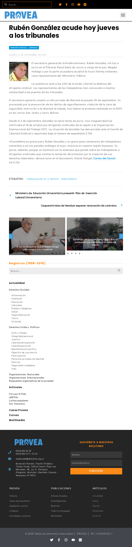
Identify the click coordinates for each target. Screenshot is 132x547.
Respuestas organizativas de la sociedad (31, 380)
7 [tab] (75, 253)
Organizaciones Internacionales (26, 377)
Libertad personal (21, 345)
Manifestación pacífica (23, 349)
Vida (13, 368)
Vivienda (16, 321)
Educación (17, 301)
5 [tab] (68, 253)
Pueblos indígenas (21, 308)
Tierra (14, 318)
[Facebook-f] (66, 4)
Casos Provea (18, 410)
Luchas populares (18, 400)
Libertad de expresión (23, 342)
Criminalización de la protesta (43, 179)
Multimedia (17, 420)
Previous (11, 236)
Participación (18, 355)
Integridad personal (22, 336)
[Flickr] (85, 4)
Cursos (14, 415)
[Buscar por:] (66, 271)
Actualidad (17, 283)
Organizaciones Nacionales (24, 374)
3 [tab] (60, 253)
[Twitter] (60, 4)
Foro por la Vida (17, 393)
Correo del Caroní (104, 158)
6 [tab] (71, 253)
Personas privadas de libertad (27, 358)
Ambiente (16, 298)
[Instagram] (72, 4)
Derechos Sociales (19, 289)
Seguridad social (20, 314)
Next (121, 236)
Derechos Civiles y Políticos (24, 327)
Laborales (16, 305)
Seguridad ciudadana (23, 365)
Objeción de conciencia (24, 352)
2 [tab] (56, 253)
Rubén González (69, 179)
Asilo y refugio (19, 332)
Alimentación (18, 295)
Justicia (15, 339)
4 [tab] (64, 253)
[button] (123, 15)
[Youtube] (78, 4)
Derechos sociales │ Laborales (24, 48)
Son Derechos (17, 403)
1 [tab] (52, 253)
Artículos (15, 387)
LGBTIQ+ (14, 397)
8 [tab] (79, 253)
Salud (14, 311)
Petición (15, 362)
